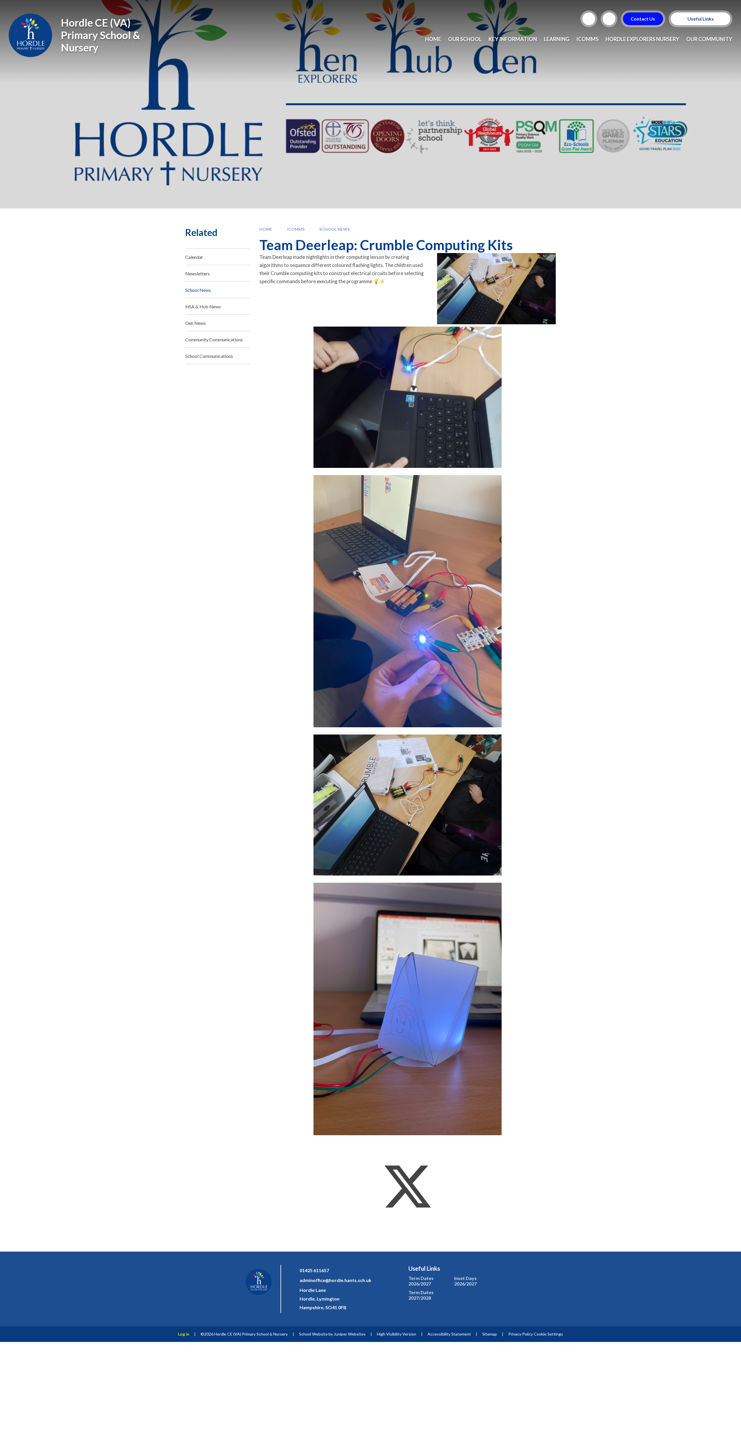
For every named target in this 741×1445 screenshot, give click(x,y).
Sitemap (489, 1334)
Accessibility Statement (449, 1334)
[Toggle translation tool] (609, 18)
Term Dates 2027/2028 (421, 1295)
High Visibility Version (396, 1334)
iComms (296, 229)
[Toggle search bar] (588, 18)
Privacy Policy (520, 1334)
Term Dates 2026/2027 (421, 1280)
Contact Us (643, 18)
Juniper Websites (350, 1334)
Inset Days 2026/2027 (465, 1280)
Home (265, 229)
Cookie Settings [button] (548, 1334)
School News (334, 229)
